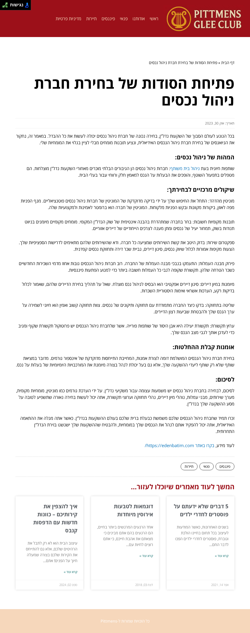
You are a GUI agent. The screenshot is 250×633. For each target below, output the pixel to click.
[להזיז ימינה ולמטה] (6, 6)
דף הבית (227, 62)
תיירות (91, 18)
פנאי (124, 18)
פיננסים (108, 18)
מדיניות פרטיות (68, 18)
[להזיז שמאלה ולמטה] (3, 6)
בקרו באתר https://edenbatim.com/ (179, 445)
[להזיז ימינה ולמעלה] (6, 3)
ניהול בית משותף (185, 168)
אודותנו (139, 18)
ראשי (154, 18)
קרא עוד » (222, 556)
